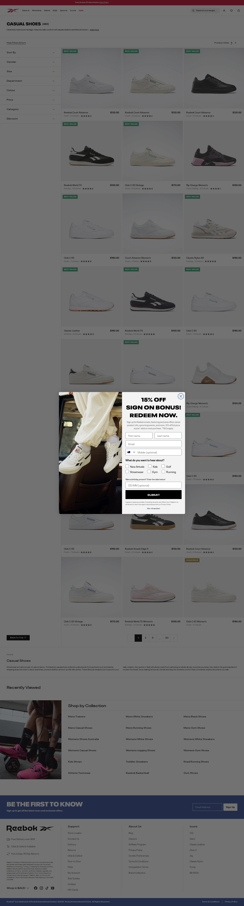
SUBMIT (153, 495)
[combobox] (131, 452)
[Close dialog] (181, 396)
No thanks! (153, 508)
